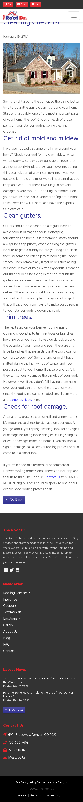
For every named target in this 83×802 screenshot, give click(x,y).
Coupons (10, 606)
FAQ (6, 645)
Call (9, 4)
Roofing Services (15, 593)
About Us (10, 632)
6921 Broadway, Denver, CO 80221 (33, 735)
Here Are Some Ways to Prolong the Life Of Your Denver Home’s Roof (38, 695)
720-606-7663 (18, 743)
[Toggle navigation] (74, 15)
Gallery (8, 625)
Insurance (10, 600)
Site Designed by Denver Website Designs (41, 782)
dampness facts (20, 400)
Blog (6, 638)
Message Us (17, 758)
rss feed (50, 795)
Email (23, 4)
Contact (9, 651)
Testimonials (12, 612)
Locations (10, 619)
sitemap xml (36, 795)
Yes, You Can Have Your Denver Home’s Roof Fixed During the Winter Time (39, 680)
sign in (61, 795)
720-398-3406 (18, 750)
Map (36, 4)
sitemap (23, 795)
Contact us (52, 477)
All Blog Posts (14, 709)
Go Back (15, 500)
